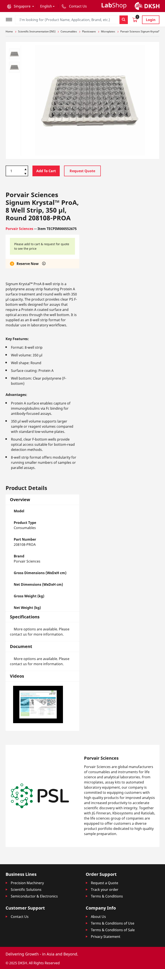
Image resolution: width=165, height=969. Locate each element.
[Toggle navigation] (10, 19)
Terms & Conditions (107, 896)
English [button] (46, 6)
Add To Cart (46, 171)
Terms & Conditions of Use (112, 923)
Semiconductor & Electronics (34, 896)
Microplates (108, 31)
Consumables (69, 31)
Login (151, 19)
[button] (20, 6)
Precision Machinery (27, 883)
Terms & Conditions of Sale (113, 930)
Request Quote (82, 171)
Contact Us (20, 916)
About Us (98, 916)
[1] (25, 174)
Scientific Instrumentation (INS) (36, 31)
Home (9, 31)
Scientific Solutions (26, 889)
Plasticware (89, 31)
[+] (25, 168)
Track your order (104, 889)
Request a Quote (104, 883)
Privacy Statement (105, 936)
